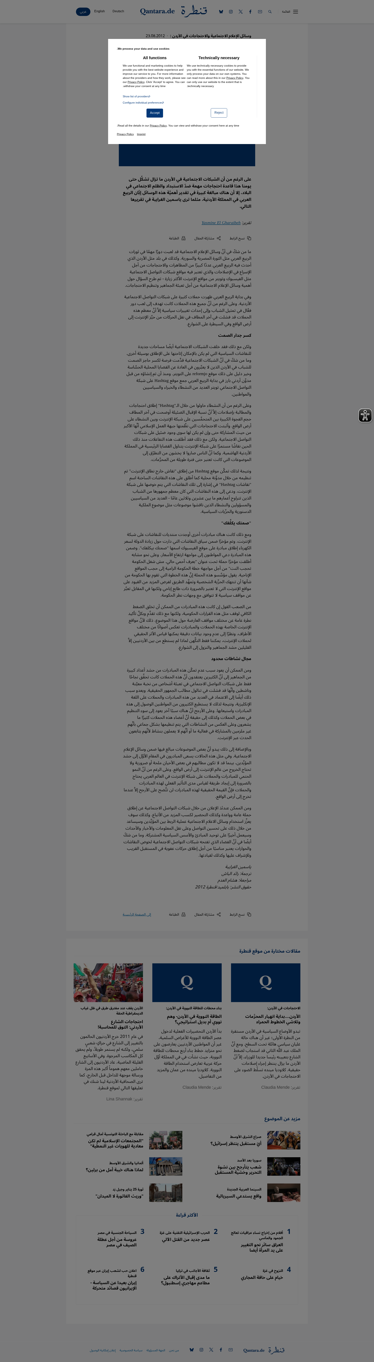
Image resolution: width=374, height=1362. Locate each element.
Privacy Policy (234, 78)
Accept (155, 113)
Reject (218, 112)
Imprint (141, 134)
